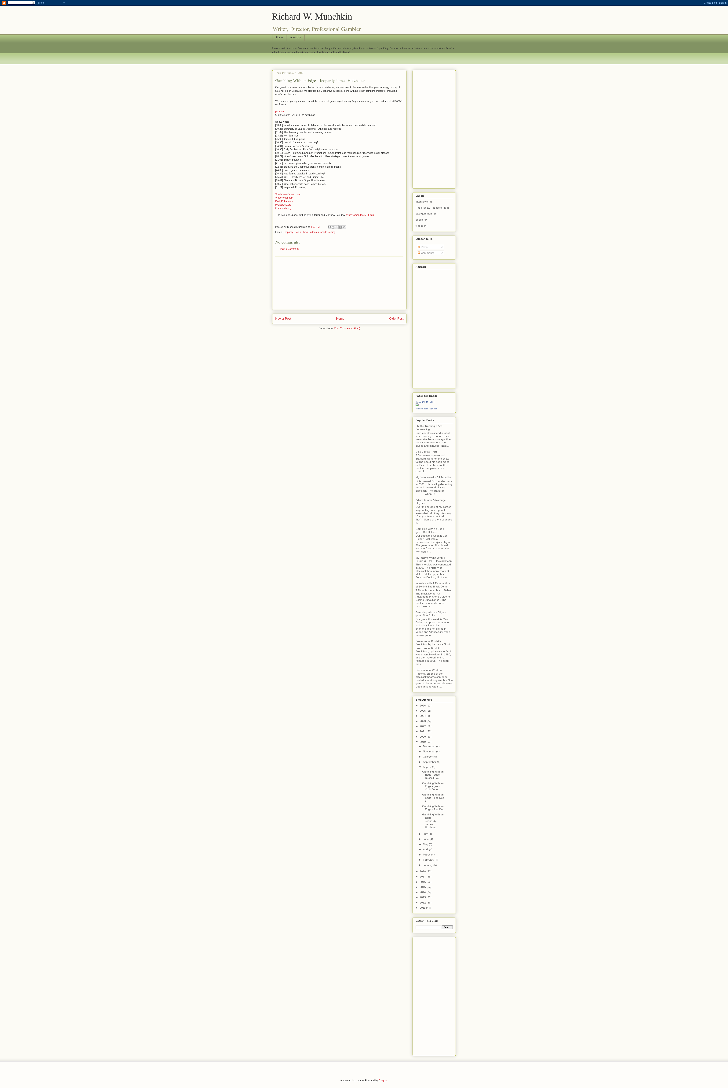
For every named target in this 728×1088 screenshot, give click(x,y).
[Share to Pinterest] (344, 227)
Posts (424, 246)
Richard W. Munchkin (312, 16)
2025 (423, 710)
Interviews (422, 201)
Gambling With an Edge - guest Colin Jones (433, 786)
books (419, 219)
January (428, 864)
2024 (423, 715)
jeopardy (288, 232)
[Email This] (329, 227)
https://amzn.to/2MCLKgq (360, 215)
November (429, 751)
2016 (423, 881)
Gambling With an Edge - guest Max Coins (431, 614)
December (429, 746)
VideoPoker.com (284, 197)
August (427, 767)
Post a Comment (289, 248)
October (428, 756)
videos (419, 225)
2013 (423, 897)
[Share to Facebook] (340, 227)
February (429, 859)
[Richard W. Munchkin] (417, 405)
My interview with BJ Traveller (433, 477)
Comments (427, 252)
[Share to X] (337, 227)
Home (279, 37)
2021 (423, 731)
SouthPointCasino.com (288, 194)
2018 (423, 871)
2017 (423, 876)
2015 (423, 887)
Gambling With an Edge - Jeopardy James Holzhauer (433, 821)
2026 (423, 705)
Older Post (396, 318)
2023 (423, 721)
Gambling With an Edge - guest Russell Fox (433, 775)
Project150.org (283, 204)
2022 (423, 726)
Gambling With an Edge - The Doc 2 (433, 798)
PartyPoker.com (284, 201)
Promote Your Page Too (426, 409)
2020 (423, 736)
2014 (423, 892)
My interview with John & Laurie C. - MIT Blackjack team (434, 559)
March (427, 854)
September (430, 761)
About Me (295, 37)
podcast (279, 111)
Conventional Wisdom (429, 670)
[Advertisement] (339, 283)
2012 (423, 902)
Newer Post (283, 318)
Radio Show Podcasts (307, 232)
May (426, 844)
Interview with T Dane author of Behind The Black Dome (433, 585)
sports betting (327, 232)
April (426, 849)
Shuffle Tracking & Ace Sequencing (429, 427)
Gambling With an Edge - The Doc (433, 808)
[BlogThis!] (333, 227)
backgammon (424, 213)
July (425, 833)
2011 (423, 907)
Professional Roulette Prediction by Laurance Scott (433, 643)
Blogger (383, 1080)
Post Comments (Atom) (347, 328)
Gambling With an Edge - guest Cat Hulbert (431, 530)
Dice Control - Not (426, 451)
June (426, 838)
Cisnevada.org (283, 208)
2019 (423, 741)
